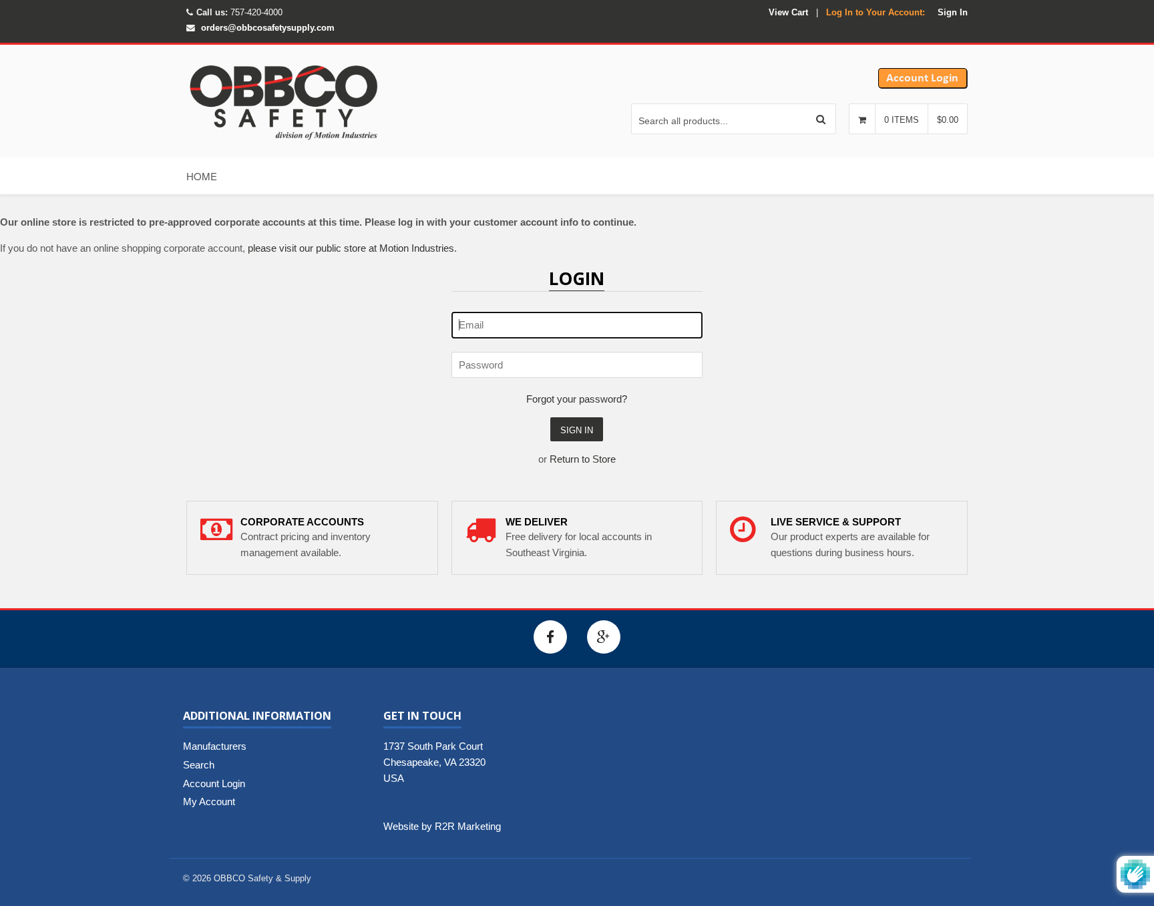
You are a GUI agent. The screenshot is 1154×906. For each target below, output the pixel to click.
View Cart (788, 12)
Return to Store (583, 459)
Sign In (953, 12)
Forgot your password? (576, 399)
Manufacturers (214, 746)
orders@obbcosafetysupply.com (268, 28)
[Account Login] (923, 85)
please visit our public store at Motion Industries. (352, 248)
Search (198, 764)
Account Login (214, 783)
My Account (209, 801)
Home (201, 176)
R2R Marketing (468, 826)
